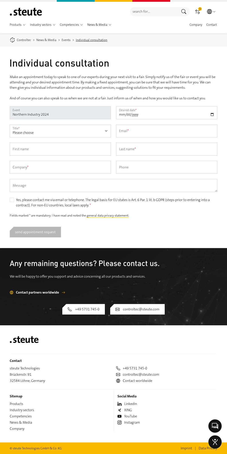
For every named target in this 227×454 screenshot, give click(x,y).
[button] (24, 25)
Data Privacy (208, 448)
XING (128, 410)
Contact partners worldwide (37, 292)
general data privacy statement (107, 215)
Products (16, 403)
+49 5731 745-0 (87, 309)
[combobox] (154, 11)
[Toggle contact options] (215, 426)
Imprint (186, 448)
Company (17, 428)
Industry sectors (22, 410)
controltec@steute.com (141, 309)
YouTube (130, 416)
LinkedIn (130, 403)
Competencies (21, 416)
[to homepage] (26, 12)
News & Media (21, 422)
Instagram (132, 422)
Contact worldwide (137, 380)
